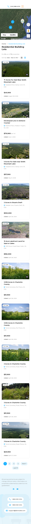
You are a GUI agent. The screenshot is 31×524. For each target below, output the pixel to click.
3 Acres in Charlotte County (15, 364)
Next (23, 463)
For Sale (5, 62)
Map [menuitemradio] (4, 35)
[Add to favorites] (27, 74)
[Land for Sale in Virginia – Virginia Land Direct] (15, 2)
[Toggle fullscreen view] (28, 36)
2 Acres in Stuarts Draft (13, 202)
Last (14, 468)
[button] (22, 6)
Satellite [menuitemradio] (13, 35)
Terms (29, 39)
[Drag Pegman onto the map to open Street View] (28, 31)
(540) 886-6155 (15, 6)
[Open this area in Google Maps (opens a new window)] (3, 38)
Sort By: (4, 57)
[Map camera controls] (28, 24)
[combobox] (13, 58)
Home (4, 43)
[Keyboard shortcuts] (12, 39)
